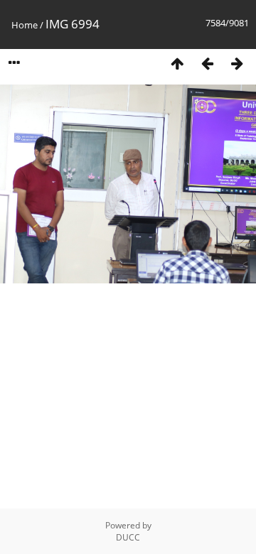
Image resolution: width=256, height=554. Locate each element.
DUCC (128, 537)
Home (24, 24)
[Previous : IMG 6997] (207, 63)
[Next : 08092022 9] (237, 63)
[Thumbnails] (177, 63)
